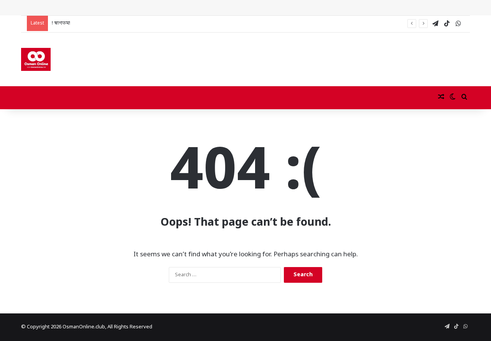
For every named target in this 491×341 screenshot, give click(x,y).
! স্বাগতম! (61, 23)
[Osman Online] (36, 59)
